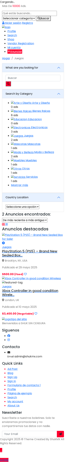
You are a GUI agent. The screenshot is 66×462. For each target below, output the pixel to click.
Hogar (6, 58)
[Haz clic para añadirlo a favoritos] (25, 274)
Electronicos (39, 127)
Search (12, 35)
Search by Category (19, 94)
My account (15, 401)
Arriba (4, 460)
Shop (10, 39)
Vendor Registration (20, 43)
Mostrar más (19, 185)
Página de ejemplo (19, 393)
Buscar (44, 18)
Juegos (28, 136)
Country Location (17, 197)
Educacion (35, 119)
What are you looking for (22, 68)
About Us (13, 405)
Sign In (11, 381)
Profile (11, 31)
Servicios (32, 177)
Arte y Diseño (41, 103)
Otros (26, 168)
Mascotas (33, 144)
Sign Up (12, 377)
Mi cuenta (13, 47)
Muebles (31, 160)
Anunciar (16, 51)
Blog (10, 373)
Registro (27, 23)
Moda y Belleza (44, 152)
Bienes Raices (41, 111)
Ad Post (12, 369)
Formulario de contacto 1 (24, 385)
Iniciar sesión (12, 23)
